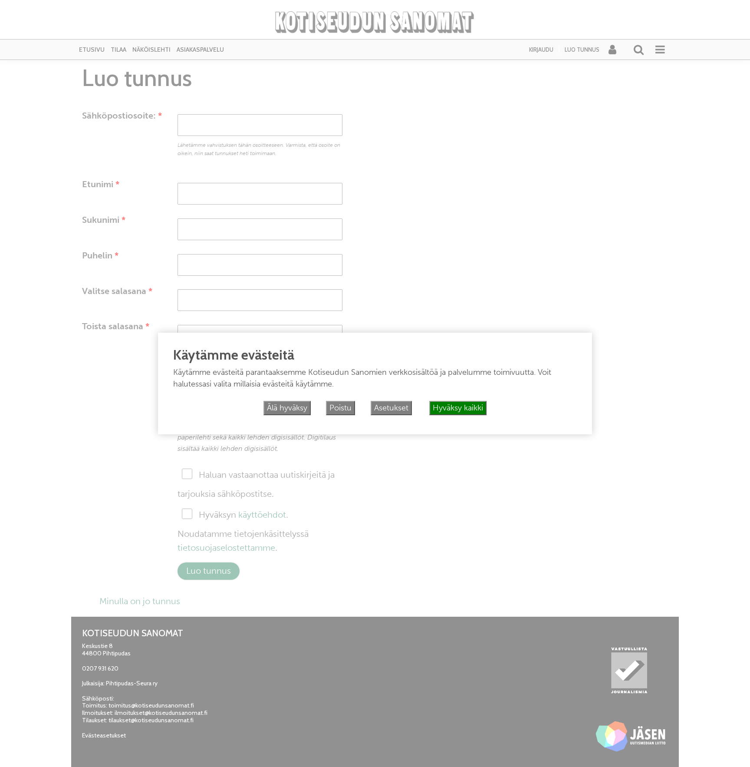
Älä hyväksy (287, 408)
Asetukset (391, 408)
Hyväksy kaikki (458, 408)
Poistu (340, 408)
